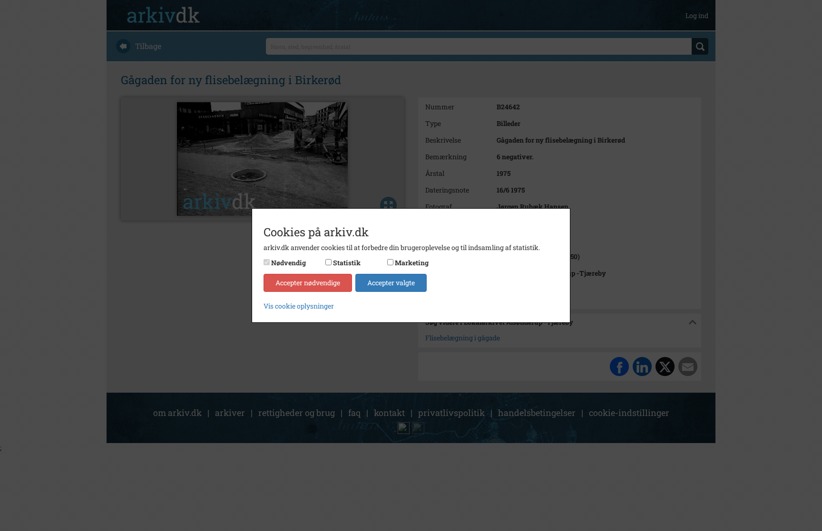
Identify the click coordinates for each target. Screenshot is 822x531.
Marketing (412, 262)
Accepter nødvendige (307, 282)
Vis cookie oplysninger (299, 305)
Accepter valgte (391, 282)
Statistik (347, 262)
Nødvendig (288, 262)
